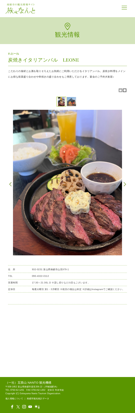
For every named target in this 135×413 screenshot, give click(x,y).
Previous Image (10, 184)
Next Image (124, 184)
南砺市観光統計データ (38, 398)
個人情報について (14, 398)
